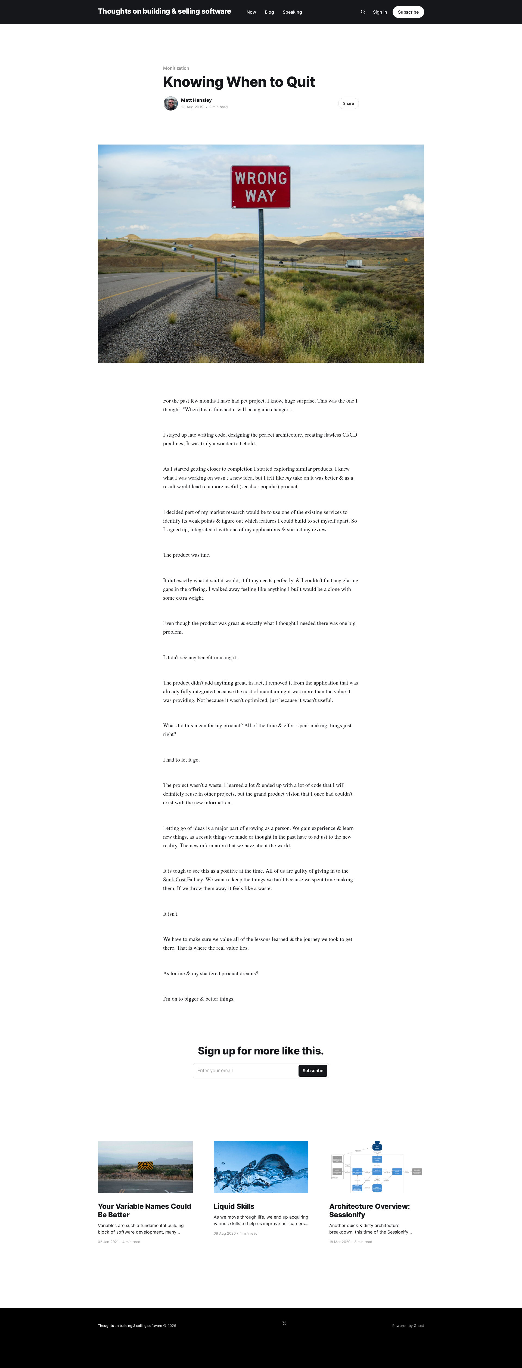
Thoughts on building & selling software (164, 11)
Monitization (176, 68)
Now (251, 12)
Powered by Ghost (408, 1325)
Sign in (380, 12)
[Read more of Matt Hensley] (170, 103)
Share (348, 103)
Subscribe (408, 12)
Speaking (292, 12)
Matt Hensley (196, 100)
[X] (284, 1323)
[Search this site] (363, 12)
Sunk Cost (175, 879)
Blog (269, 12)
